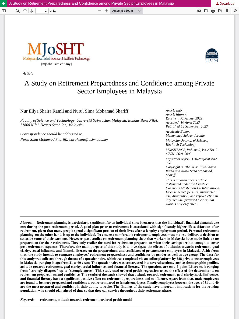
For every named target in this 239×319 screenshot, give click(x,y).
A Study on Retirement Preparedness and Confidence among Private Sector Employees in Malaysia (91, 3)
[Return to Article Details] (3, 3)
